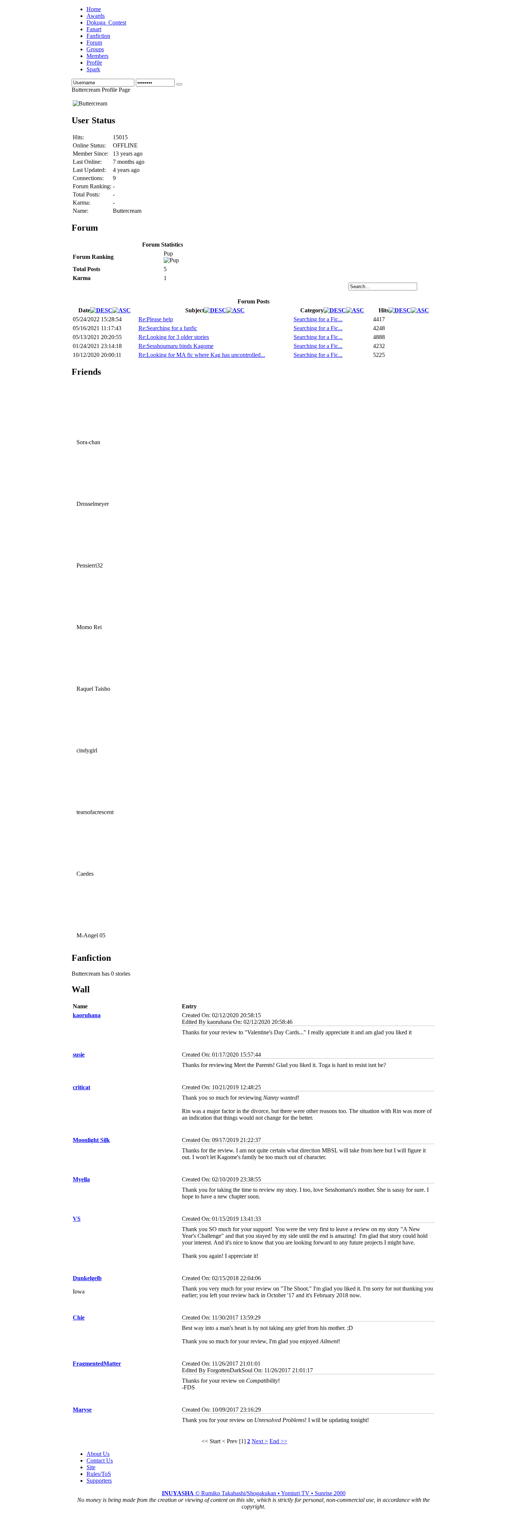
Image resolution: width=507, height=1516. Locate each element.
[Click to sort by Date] (101, 310)
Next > (260, 1441)
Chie (79, 1317)
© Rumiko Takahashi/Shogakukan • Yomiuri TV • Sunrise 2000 (254, 1493)
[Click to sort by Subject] (215, 310)
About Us (97, 1454)
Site (90, 1467)
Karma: (81, 202)
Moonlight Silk (91, 1140)
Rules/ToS (98, 1474)
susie (79, 1054)
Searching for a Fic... (318, 319)
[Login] (179, 84)
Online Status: (89, 145)
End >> (278, 1441)
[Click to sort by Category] (335, 310)
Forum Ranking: (92, 186)
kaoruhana (87, 1015)
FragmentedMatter (97, 1363)
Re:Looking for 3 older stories (173, 337)
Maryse (82, 1409)
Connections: (88, 178)
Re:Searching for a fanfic (167, 328)
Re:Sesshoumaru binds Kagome (175, 346)
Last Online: (87, 162)
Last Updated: (89, 170)
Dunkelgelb (87, 1278)
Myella (81, 1179)
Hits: (78, 137)
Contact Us (99, 1460)
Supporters (99, 1480)
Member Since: (90, 153)
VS (77, 1219)
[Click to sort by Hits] (400, 310)
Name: (80, 211)
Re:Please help (155, 319)
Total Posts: (86, 194)
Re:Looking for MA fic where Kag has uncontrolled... (201, 355)
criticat (81, 1087)
